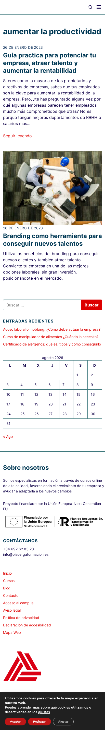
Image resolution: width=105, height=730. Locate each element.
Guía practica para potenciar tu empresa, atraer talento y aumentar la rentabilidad (49, 63)
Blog (6, 588)
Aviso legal (12, 610)
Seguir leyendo (17, 135)
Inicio (7, 573)
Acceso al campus (18, 603)
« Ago (8, 436)
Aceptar (15, 722)
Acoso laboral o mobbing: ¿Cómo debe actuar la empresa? (51, 329)
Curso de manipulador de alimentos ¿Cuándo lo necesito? (50, 337)
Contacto (10, 595)
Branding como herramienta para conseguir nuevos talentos (52, 239)
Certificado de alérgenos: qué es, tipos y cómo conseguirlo (52, 344)
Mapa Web (12, 632)
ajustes (44, 712)
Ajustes (63, 722)
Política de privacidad (21, 617)
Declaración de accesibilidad (27, 625)
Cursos (9, 580)
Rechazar (39, 722)
